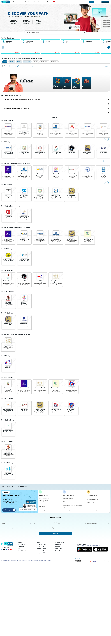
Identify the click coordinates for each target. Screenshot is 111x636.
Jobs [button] (34, 2)
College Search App (41, 553)
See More (16, 52)
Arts (67, 41)
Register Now (55, 533)
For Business (105, 1)
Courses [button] (20, 2)
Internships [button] (28, 2)
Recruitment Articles (41, 548)
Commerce (89, 41)
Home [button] (14, 2)
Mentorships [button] (41, 2)
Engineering (9, 41)
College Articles (40, 546)
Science (48, 41)
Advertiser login (22, 544)
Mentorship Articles (41, 550)
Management (29, 41)
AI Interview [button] (49, 2)
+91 (30, 523)
